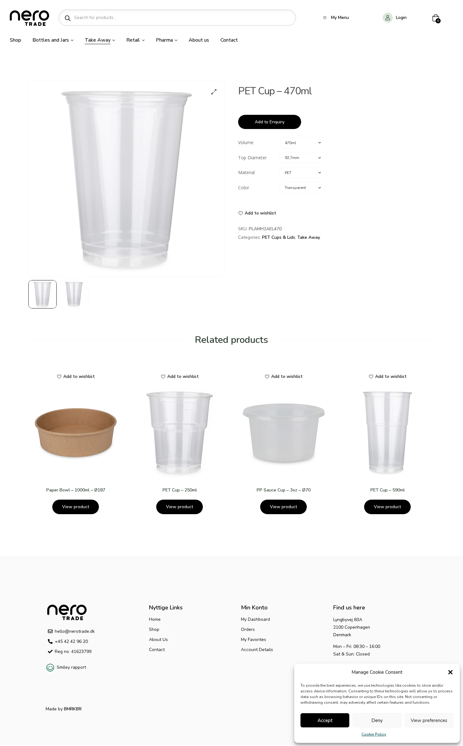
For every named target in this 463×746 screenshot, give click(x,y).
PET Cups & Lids (278, 237)
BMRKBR (72, 709)
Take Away (308, 237)
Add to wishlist (260, 213)
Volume (246, 142)
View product (75, 507)
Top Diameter (252, 158)
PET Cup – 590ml (387, 490)
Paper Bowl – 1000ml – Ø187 (75, 490)
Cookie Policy (374, 734)
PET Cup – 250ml (180, 490)
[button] (450, 672)
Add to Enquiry (269, 122)
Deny (377, 720)
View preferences (429, 720)
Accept (325, 720)
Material (246, 172)
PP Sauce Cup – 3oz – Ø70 (284, 490)
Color (243, 188)
